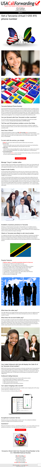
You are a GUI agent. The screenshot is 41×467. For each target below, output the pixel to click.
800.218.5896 (23, 8)
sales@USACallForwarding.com (20, 10)
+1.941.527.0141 (21, 9)
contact (27, 425)
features (12, 152)
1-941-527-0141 (19, 461)
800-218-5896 (18, 459)
